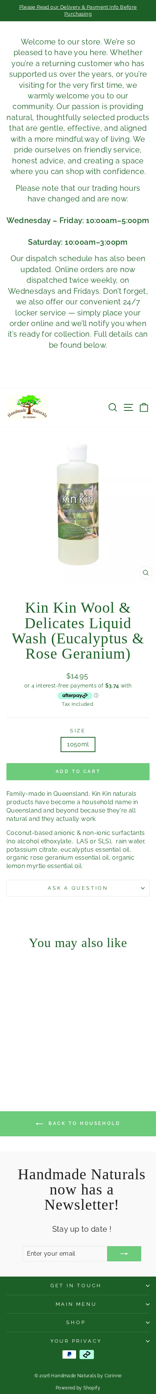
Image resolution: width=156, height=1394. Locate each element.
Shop (76, 1322)
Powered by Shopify (78, 1388)
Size (78, 730)
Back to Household (83, 1123)
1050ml (78, 744)
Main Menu (76, 1304)
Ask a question (78, 888)
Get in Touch (76, 1285)
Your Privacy (76, 1341)
